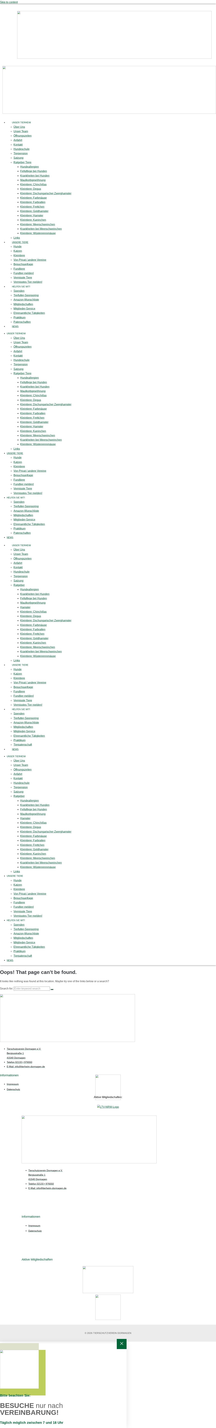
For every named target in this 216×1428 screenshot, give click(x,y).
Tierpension (21, 153)
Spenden (19, 290)
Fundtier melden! (24, 273)
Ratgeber (19, 585)
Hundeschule (22, 149)
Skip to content (9, 2)
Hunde (18, 246)
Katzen (18, 250)
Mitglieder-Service (24, 308)
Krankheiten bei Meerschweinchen (41, 228)
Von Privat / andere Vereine (30, 259)
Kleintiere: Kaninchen (33, 219)
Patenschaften (22, 321)
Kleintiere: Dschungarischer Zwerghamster (45, 193)
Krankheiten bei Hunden (34, 175)
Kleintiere (19, 255)
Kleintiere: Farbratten (32, 202)
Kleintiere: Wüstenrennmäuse (38, 233)
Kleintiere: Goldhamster (34, 211)
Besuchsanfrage (23, 264)
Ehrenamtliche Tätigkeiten (29, 313)
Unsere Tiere (20, 242)
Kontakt (18, 144)
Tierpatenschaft (23, 744)
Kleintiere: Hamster (31, 215)
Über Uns (19, 126)
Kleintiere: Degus (30, 188)
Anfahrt (18, 140)
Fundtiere (19, 268)
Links (17, 237)
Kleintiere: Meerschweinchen (37, 224)
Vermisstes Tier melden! (28, 282)
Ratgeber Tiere (22, 162)
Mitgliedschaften (23, 304)
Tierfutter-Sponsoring (26, 295)
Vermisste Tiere (23, 277)
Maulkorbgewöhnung (33, 180)
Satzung (18, 157)
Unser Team (21, 131)
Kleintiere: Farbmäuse (33, 197)
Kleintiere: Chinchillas (33, 184)
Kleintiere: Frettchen (32, 206)
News (15, 326)
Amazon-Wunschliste (26, 299)
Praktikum (19, 317)
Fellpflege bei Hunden (33, 171)
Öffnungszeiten (23, 135)
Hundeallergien (29, 166)
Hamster (25, 607)
